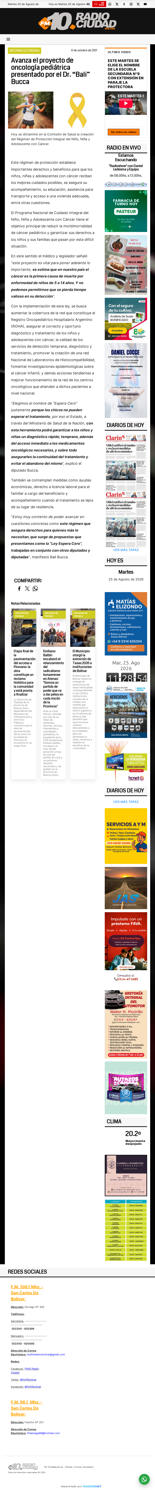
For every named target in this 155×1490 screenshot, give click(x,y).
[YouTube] (145, 4)
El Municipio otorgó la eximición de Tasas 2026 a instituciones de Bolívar (82, 661)
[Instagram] (131, 4)
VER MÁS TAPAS (126, 550)
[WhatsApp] (109, 4)
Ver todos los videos (123, 132)
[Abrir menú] (8, 39)
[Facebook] (123, 4)
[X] (116, 4)
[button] (88, 4)
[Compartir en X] (27, 588)
